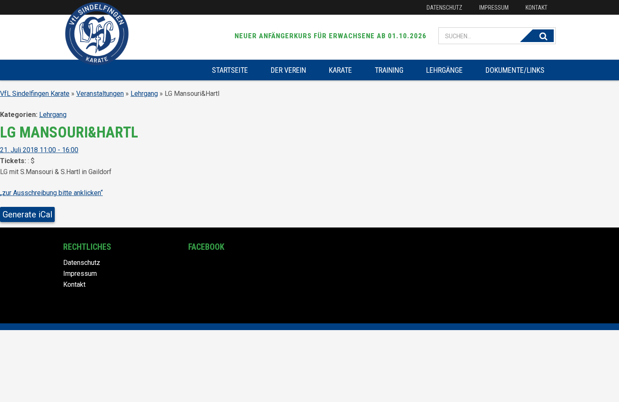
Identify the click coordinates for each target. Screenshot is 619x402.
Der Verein (288, 70)
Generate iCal (27, 214)
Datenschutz (444, 7)
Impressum (494, 7)
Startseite (230, 70)
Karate (340, 70)
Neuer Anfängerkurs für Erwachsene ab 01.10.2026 (331, 36)
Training (389, 70)
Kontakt (536, 7)
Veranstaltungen (100, 94)
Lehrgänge (444, 70)
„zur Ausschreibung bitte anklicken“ (51, 193)
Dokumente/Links (515, 70)
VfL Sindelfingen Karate (34, 94)
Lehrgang (144, 94)
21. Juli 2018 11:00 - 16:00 (39, 150)
